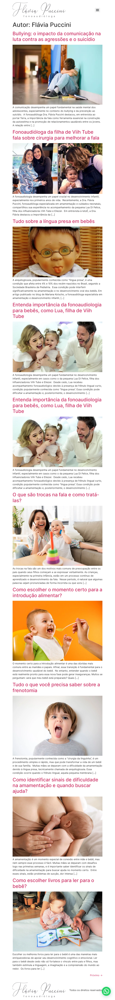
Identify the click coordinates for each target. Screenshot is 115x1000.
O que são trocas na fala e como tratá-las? (56, 497)
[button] (106, 991)
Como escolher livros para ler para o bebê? (53, 883)
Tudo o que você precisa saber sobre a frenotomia (56, 687)
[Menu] (97, 10)
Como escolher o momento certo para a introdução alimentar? (57, 592)
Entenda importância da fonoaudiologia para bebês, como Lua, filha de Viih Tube (57, 310)
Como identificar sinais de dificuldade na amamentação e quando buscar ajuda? (55, 785)
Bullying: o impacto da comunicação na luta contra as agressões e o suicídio (57, 36)
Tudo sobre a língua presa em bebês (54, 221)
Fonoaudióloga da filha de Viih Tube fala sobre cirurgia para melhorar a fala (56, 135)
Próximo (96, 975)
